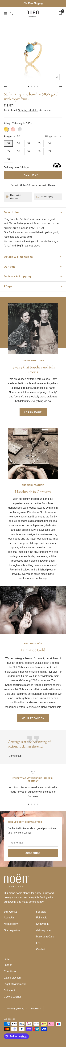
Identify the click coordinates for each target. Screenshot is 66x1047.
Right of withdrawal (15, 984)
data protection (12, 977)
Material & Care (45, 936)
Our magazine (12, 930)
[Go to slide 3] (34, 86)
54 (49, 143)
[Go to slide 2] (31, 86)
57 (28, 151)
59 (49, 151)
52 (28, 143)
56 (18, 151)
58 (39, 151)
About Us (9, 917)
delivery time (43, 930)
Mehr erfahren (33, 718)
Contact (40, 949)
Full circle (41, 917)
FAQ (38, 943)
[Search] (11, 13)
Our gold (10, 266)
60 (8, 159)
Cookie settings (12, 996)
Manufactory (11, 923)
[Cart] (60, 13)
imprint (8, 965)
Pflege (8, 286)
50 (8, 143)
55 (8, 151)
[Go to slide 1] (28, 86)
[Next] (60, 86)
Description (12, 212)
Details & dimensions (18, 257)
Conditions (10, 971)
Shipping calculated (28, 110)
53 (39, 143)
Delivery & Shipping (17, 276)
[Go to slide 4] (37, 86)
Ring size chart (53, 136)
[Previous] (5, 86)
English (35, 1008)
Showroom (42, 923)
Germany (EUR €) (15, 1008)
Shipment (9, 990)
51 (18, 143)
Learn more (33, 412)
